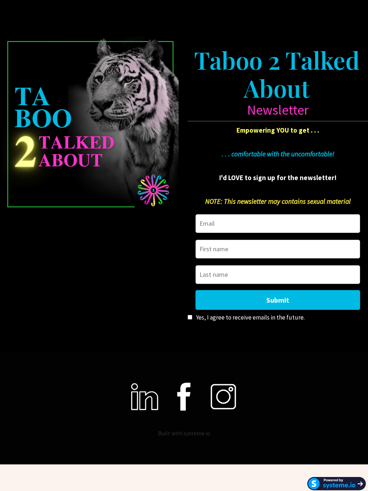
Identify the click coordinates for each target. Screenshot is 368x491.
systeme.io (197, 433)
